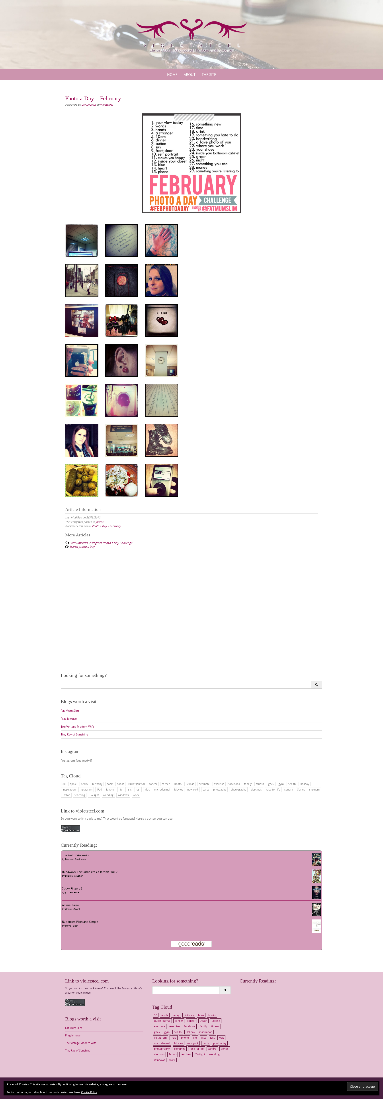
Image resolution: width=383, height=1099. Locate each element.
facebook (234, 784)
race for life (273, 789)
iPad (99, 789)
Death (178, 784)
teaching (79, 795)
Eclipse (190, 784)
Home (172, 74)
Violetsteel (106, 104)
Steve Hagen (71, 925)
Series (301, 789)
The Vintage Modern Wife (77, 727)
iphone (110, 789)
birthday (97, 784)
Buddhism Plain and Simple (80, 922)
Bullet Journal (136, 784)
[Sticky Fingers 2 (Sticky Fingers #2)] (316, 892)
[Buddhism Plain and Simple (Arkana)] (316, 926)
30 (64, 784)
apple (73, 784)
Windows (123, 795)
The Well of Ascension (76, 855)
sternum (314, 789)
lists (129, 789)
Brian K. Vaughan (74, 875)
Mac (147, 789)
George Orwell (72, 909)
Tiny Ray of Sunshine (74, 734)
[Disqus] (191, 610)
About (189, 74)
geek (271, 784)
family (248, 784)
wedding (108, 795)
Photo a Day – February (106, 526)
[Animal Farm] (316, 909)
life (121, 789)
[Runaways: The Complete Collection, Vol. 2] (316, 876)
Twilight (94, 795)
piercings (256, 789)
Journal (100, 522)
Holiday (304, 784)
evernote (204, 784)
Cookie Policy (89, 1092)
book (110, 784)
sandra (288, 789)
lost (138, 789)
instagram (86, 789)
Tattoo (66, 795)
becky (84, 784)
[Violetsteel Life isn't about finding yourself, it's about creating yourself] (191, 33)
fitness (260, 784)
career (166, 784)
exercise (219, 784)
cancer (153, 784)
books (120, 784)
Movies (178, 789)
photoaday (219, 789)
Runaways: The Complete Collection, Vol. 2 (89, 872)
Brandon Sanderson (75, 859)
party (206, 789)
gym (281, 784)
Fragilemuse (69, 719)
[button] (81, 240)
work (136, 795)
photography (238, 789)
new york (192, 789)
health (292, 784)
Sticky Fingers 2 (72, 888)
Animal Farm (70, 905)
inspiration (69, 789)
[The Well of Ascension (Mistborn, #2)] (316, 859)
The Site (209, 74)
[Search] (316, 685)
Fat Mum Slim (70, 711)
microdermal (162, 789)
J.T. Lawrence (72, 892)
